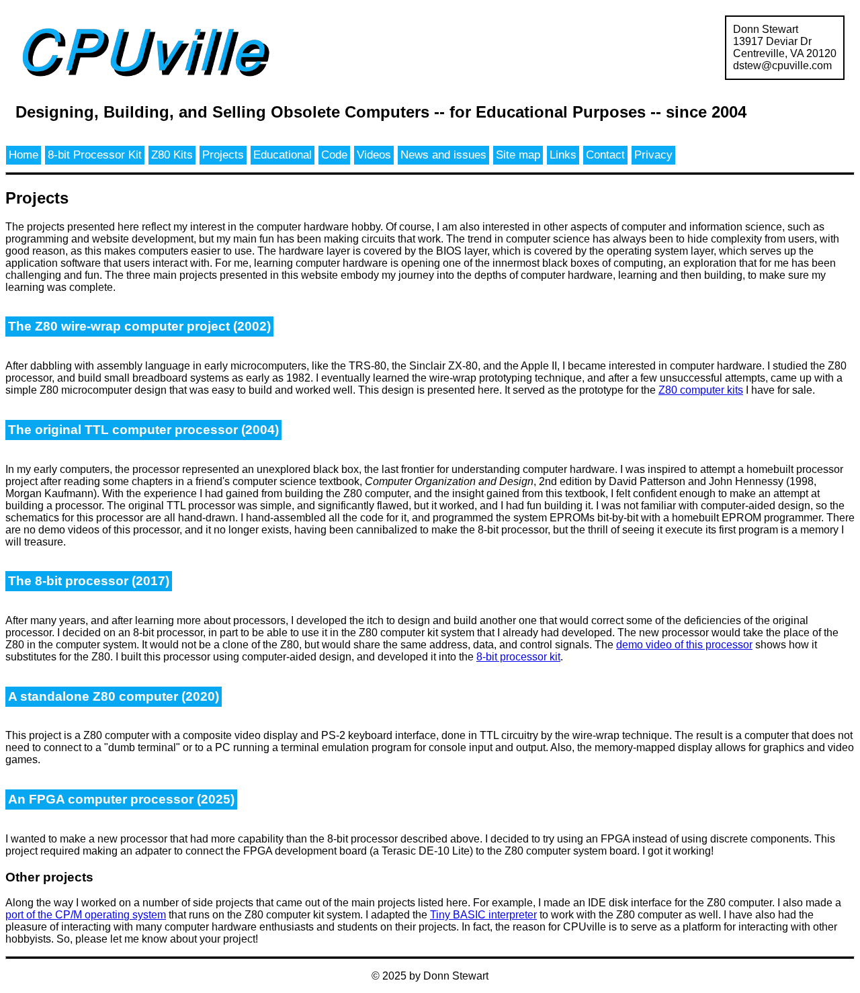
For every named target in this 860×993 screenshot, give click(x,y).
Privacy (653, 154)
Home (23, 154)
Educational (282, 154)
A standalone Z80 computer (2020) (113, 696)
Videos (374, 154)
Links (563, 154)
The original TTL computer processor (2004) (143, 430)
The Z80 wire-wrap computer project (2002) (139, 326)
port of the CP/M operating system (85, 914)
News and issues (443, 154)
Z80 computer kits (700, 390)
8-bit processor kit (518, 656)
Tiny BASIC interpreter (483, 914)
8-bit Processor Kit (95, 154)
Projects (223, 154)
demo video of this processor (684, 644)
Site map (518, 154)
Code (334, 154)
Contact (605, 154)
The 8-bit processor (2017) (88, 581)
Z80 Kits (172, 154)
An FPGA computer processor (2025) (121, 799)
